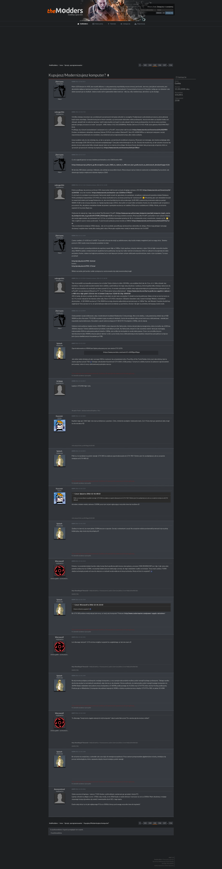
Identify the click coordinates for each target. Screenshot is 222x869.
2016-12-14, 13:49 (78, 675)
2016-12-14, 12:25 (78, 488)
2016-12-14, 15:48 (78, 751)
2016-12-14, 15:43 (78, 713)
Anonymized (59, 789)
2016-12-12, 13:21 (78, 343)
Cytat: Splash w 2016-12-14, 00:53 (87, 494)
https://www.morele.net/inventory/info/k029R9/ (150, 130)
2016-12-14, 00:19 (78, 381)
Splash (59, 343)
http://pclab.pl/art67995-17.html (83, 266)
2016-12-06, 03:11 (78, 81)
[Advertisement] (111, 44)
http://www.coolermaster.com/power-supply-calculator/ (144, 613)
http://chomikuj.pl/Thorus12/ (80, 590)
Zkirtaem (59, 81)
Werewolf (59, 561)
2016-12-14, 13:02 (78, 523)
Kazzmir (59, 416)
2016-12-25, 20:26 (78, 789)
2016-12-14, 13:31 (78, 637)
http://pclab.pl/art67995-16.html (83, 261)
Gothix (178, 83)
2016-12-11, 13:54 (78, 235)
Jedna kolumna (159, 865)
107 (164, 65)
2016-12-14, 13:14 (78, 599)
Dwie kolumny (169, 865)
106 (159, 65)
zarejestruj (169, 7)
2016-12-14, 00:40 (78, 416)
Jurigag (59, 381)
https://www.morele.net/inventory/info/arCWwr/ (122, 148)
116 (170, 65)
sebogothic (59, 112)
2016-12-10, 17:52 (78, 112)
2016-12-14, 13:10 (78, 561)
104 (150, 65)
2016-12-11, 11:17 (78, 154)
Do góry (112, 851)
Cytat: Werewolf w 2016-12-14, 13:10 (88, 605)
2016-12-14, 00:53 (78, 451)
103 (145, 65)
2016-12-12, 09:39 (78, 310)
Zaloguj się (160, 7)
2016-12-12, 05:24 (78, 278)
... (142, 65)
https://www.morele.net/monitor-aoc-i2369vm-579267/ (112, 193)
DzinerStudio (170, 861)
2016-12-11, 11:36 (78, 185)
